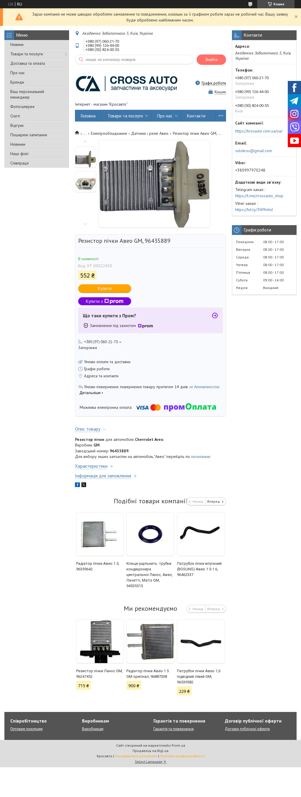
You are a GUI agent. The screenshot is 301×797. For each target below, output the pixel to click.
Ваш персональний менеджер (27, 94)
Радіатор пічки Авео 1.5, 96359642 (97, 566)
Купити (105, 288)
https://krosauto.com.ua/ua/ (258, 131)
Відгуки (17, 125)
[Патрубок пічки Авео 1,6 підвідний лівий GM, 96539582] (201, 642)
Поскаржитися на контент (136, 756)
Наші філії (19, 153)
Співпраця (19, 163)
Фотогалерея (22, 106)
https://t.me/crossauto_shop (259, 195)
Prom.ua (178, 745)
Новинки (17, 144)
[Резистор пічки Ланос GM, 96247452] (100, 642)
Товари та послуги (26, 54)
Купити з (94, 301)
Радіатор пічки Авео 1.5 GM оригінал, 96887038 (147, 674)
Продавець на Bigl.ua (150, 750)
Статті (15, 116)
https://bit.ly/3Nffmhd (254, 209)
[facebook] (77, 485)
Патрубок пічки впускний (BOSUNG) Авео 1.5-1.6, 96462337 (199, 569)
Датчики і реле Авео (149, 133)
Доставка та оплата (27, 63)
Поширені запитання (28, 134)
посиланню (200, 456)
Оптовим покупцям (26, 728)
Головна (88, 116)
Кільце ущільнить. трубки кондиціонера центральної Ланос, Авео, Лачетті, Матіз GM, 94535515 (149, 574)
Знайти (211, 59)
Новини (17, 44)
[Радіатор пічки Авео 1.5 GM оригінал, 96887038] (150, 642)
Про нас (17, 72)
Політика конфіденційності (182, 756)
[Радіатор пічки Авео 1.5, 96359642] (100, 534)
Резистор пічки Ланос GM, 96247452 (99, 674)
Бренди (17, 82)
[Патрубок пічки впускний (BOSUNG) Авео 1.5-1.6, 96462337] (201, 534)
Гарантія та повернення (173, 728)
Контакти (196, 116)
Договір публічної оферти (247, 728)
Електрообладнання (109, 133)
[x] (83, 485)
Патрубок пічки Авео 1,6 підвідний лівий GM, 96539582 (198, 676)
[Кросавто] (126, 83)
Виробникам (92, 728)
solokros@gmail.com (253, 150)
